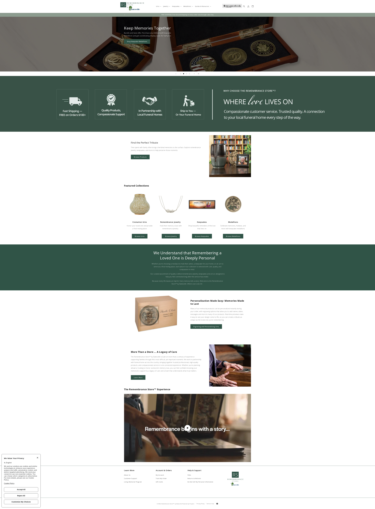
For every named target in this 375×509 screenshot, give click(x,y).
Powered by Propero (188, 504)
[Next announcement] (250, 15)
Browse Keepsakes (202, 236)
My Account (160, 475)
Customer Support (130, 478)
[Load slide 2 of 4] (183, 73)
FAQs (189, 475)
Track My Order (161, 478)
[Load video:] (187, 428)
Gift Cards (159, 482)
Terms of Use (210, 504)
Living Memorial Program (133, 482)
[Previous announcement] (125, 15)
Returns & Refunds (194, 478)
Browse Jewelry (171, 236)
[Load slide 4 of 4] (189, 73)
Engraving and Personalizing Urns (206, 327)
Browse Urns (140, 236)
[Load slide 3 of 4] (186, 73)
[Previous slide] (176, 74)
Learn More (131, 55)
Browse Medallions (233, 236)
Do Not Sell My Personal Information (200, 482)
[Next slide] (194, 74)
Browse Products (140, 157)
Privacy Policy (201, 504)
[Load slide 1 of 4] (180, 73)
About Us (127, 475)
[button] (158, 6)
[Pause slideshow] (199, 74)
